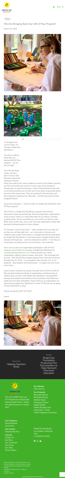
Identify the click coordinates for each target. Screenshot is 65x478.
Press (7, 19)
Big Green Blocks (41, 395)
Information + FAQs (42, 410)
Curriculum (9, 425)
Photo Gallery (10, 450)
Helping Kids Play (12, 431)
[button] (60, 7)
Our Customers (11, 442)
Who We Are (39, 389)
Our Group (9, 445)
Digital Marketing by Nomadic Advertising (32, 476)
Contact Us (9, 437)
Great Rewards (11, 423)
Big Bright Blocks (41, 397)
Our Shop (9, 447)
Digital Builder (39, 405)
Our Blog (9, 440)
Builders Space (40, 400)
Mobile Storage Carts (42, 407)
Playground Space (41, 402)
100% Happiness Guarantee (45, 412)
